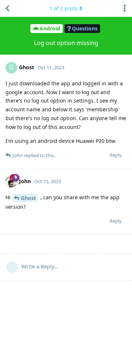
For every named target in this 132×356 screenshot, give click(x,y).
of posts (64, 8)
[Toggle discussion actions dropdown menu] (124, 8)
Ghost (28, 197)
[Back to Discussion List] (7, 8)
